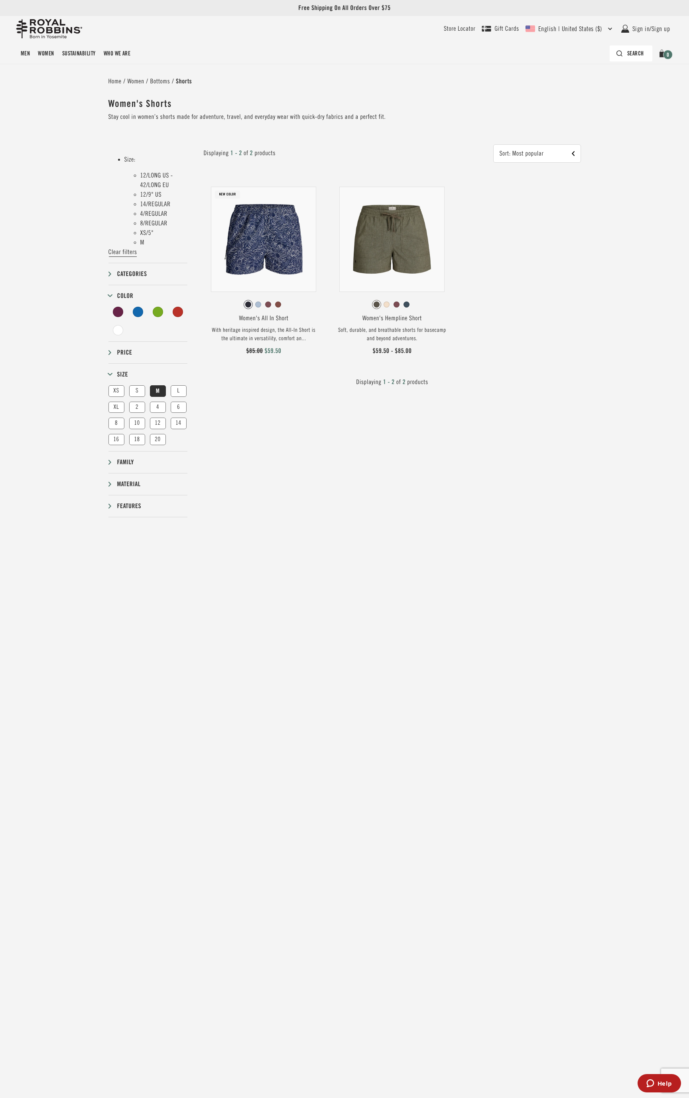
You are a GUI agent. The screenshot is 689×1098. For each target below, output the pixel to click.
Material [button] (129, 484)
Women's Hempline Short (392, 318)
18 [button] (137, 439)
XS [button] (116, 390)
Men (25, 53)
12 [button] (157, 423)
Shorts (184, 81)
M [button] (158, 390)
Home (115, 81)
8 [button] (116, 423)
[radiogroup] (263, 304)
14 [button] (178, 423)
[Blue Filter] (138, 312)
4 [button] (157, 407)
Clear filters (122, 252)
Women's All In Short (263, 318)
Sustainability (79, 53)
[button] (663, 53)
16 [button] (116, 439)
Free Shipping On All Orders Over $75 (344, 8)
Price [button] (124, 352)
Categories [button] (132, 274)
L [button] (178, 390)
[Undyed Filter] (118, 330)
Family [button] (125, 462)
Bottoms (160, 81)
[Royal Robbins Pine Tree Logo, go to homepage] (49, 28)
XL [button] (116, 407)
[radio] (248, 304)
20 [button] (157, 439)
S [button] (137, 390)
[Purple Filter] (118, 312)
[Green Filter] (158, 312)
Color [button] (125, 296)
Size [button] (122, 374)
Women (46, 53)
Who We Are (117, 53)
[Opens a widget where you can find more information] (659, 1084)
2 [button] (137, 407)
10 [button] (137, 423)
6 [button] (178, 407)
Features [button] (129, 506)
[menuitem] (25, 53)
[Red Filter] (178, 312)
